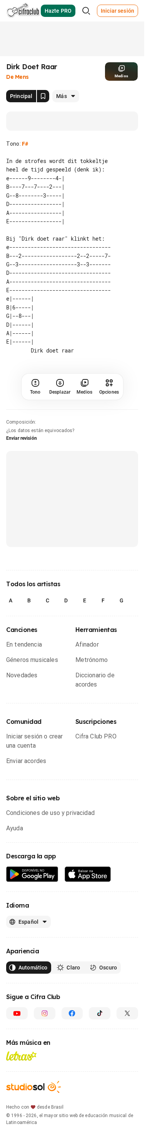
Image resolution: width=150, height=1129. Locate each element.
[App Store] (88, 874)
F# (25, 144)
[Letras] (21, 1056)
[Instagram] (44, 1013)
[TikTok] (99, 1013)
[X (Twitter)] (127, 1013)
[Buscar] (86, 10)
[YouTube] (17, 1013)
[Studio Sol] (33, 1087)
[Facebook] (72, 1013)
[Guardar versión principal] (43, 96)
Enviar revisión (21, 438)
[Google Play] (32, 874)
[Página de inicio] (23, 11)
